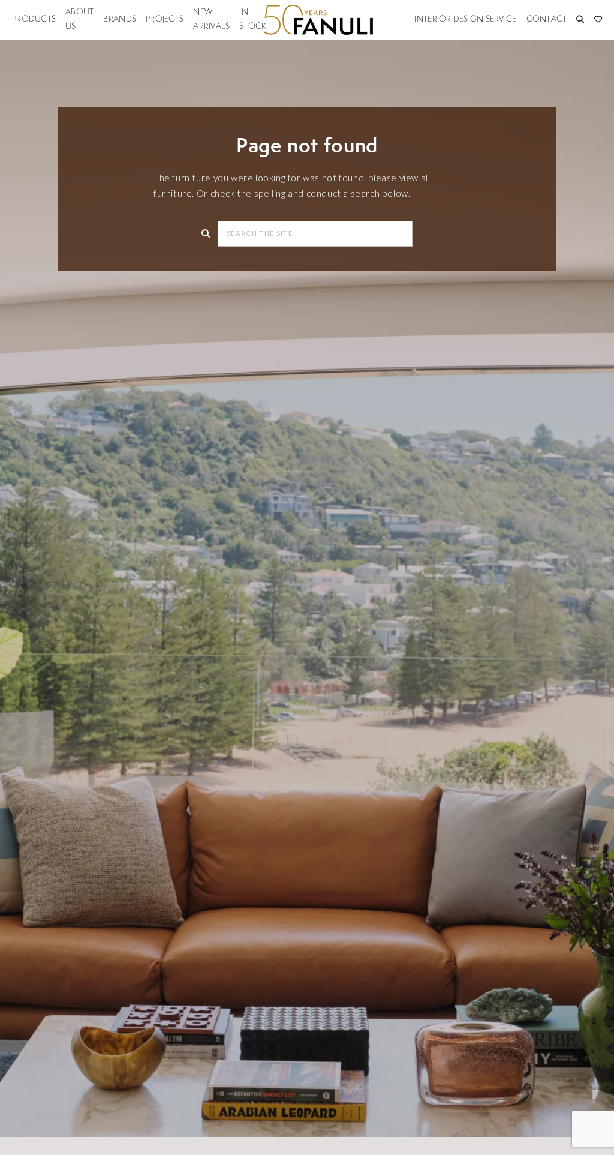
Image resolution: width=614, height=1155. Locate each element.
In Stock (252, 19)
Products (34, 19)
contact (546, 19)
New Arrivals (211, 19)
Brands (119, 19)
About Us (79, 19)
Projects (164, 19)
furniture (173, 193)
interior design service (465, 19)
